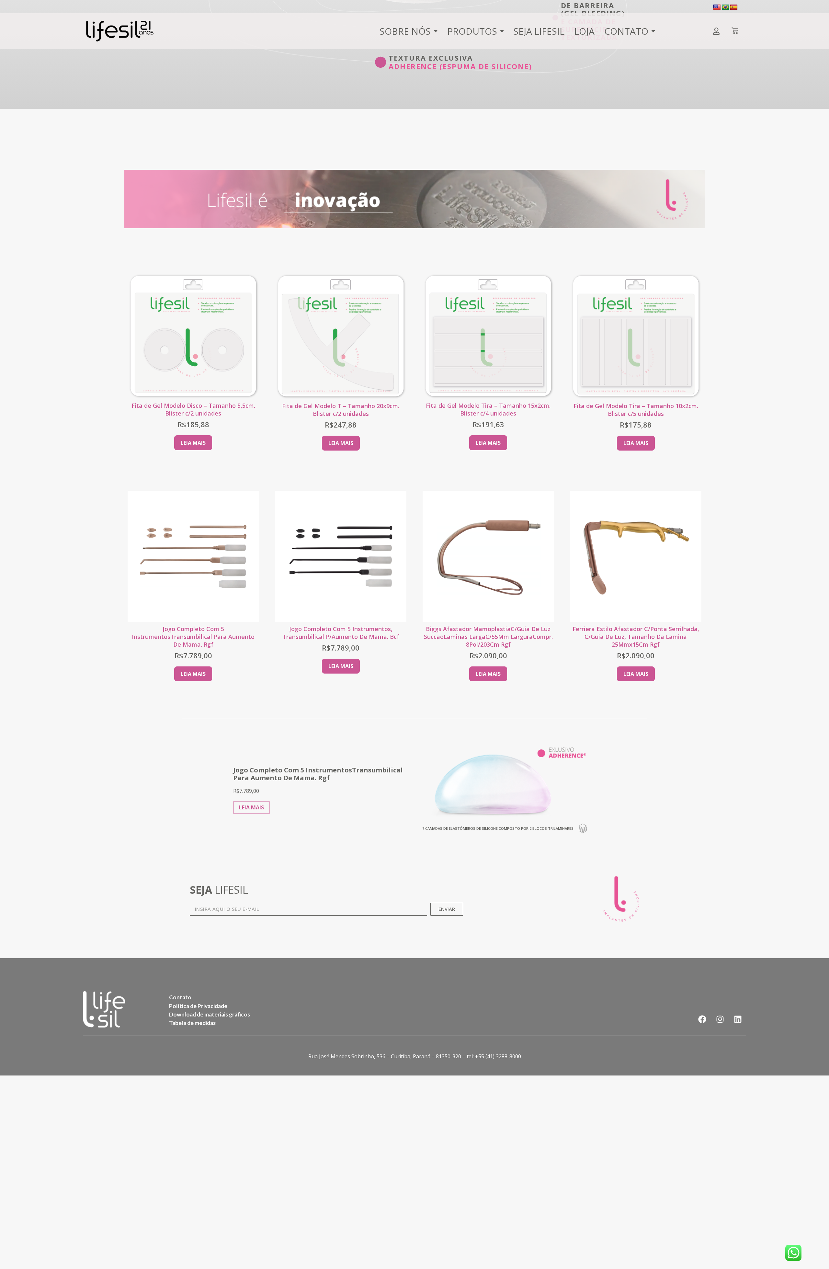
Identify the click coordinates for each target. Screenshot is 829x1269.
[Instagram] (720, 1019)
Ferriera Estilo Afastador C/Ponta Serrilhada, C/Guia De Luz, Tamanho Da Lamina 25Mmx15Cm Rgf (636, 636)
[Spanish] (734, 7)
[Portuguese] (725, 7)
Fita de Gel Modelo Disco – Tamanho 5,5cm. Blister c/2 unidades (193, 409)
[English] (717, 7)
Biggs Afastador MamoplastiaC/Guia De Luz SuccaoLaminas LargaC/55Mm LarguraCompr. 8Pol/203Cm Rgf (488, 636)
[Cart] (735, 31)
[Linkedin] (738, 1019)
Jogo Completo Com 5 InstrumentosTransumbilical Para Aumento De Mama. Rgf (193, 636)
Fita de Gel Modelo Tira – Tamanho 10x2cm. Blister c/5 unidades (635, 409)
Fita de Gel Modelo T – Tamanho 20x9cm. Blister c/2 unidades (340, 409)
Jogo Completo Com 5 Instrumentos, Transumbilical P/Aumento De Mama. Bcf (340, 632)
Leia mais (193, 442)
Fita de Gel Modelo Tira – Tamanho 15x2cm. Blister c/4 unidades (488, 409)
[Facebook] (702, 1019)
